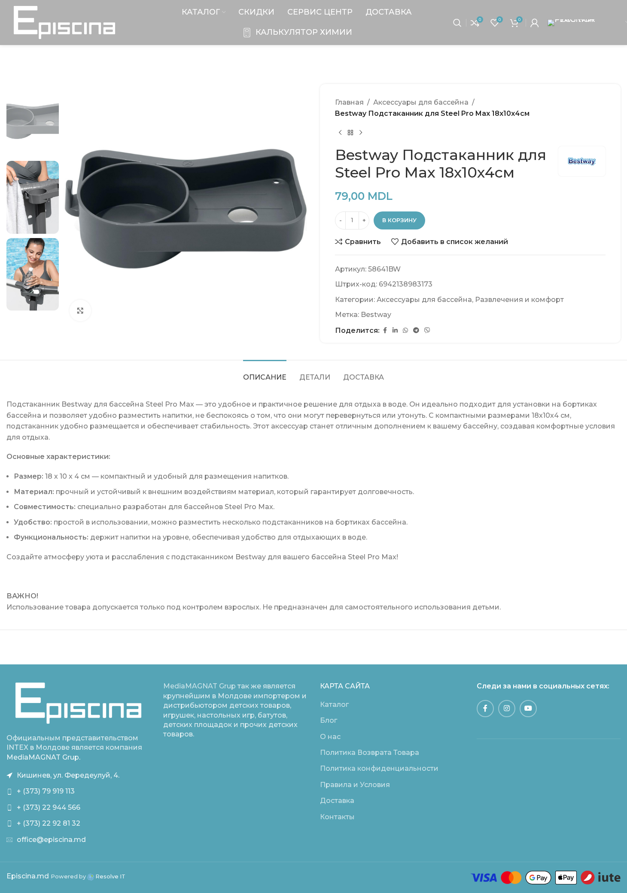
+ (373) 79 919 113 (46, 791)
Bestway (376, 315)
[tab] (264, 373)
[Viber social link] (427, 330)
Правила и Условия (355, 785)
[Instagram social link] (506, 708)
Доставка (337, 800)
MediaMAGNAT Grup (199, 686)
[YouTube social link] (528, 708)
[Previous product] (340, 132)
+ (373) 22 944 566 (48, 807)
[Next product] (361, 132)
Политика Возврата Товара (369, 752)
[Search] (457, 22)
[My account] (534, 22)
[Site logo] (64, 22)
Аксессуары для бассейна (421, 102)
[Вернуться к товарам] (350, 132)
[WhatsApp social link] (405, 330)
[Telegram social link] (416, 330)
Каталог (334, 704)
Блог (328, 720)
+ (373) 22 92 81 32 (48, 823)
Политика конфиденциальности (379, 768)
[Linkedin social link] (395, 330)
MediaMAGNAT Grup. (43, 757)
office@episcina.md (51, 840)
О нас (330, 737)
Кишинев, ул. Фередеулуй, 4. (68, 775)
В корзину (399, 220)
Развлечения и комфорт (519, 300)
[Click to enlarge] (80, 310)
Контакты (337, 817)
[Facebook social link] (385, 330)
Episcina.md (27, 876)
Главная (349, 102)
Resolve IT (109, 876)
